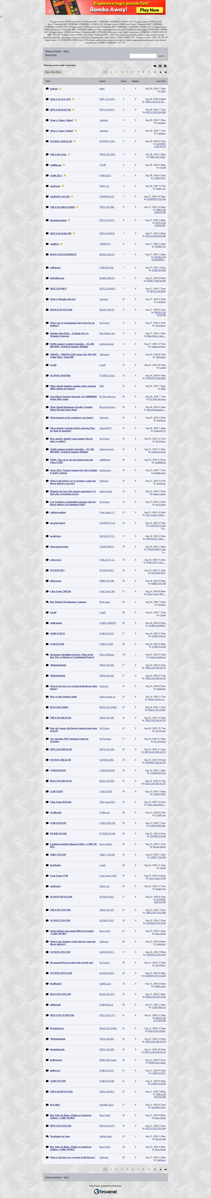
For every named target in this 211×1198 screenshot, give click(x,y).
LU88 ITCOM (159, 646)
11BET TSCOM (158, 857)
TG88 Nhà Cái (159, 1007)
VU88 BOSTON (158, 773)
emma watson (159, 494)
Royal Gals (160, 1139)
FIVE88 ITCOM (158, 836)
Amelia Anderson (158, 657)
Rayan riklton (159, 847)
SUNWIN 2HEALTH (155, 762)
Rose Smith (160, 933)
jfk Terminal (160, 741)
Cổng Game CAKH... (156, 515)
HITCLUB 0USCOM (156, 112)
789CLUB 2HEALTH (155, 668)
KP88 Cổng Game (157, 1062)
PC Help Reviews (157, 399)
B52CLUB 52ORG (157, 710)
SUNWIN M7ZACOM (160, 900)
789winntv (161, 357)
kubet (163, 91)
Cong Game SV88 (157, 878)
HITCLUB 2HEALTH (155, 752)
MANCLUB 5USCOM (160, 313)
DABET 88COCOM (156, 281)
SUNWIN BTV (158, 573)
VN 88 (162, 167)
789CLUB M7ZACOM (160, 1095)
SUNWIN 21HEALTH (160, 145)
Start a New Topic (53, 72)
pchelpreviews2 (158, 346)
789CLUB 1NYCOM (156, 912)
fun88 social (160, 986)
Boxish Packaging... (156, 410)
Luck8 (163, 367)
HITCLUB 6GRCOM (156, 236)
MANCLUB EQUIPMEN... (159, 258)
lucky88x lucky (158, 1107)
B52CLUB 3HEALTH (155, 783)
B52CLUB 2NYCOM (156, 997)
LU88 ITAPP (159, 794)
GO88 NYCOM (158, 1083)
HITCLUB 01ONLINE (160, 224)
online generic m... (157, 699)
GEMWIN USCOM (156, 199)
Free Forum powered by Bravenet (105, 1186)
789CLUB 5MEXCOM (160, 211)
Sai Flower (160, 325)
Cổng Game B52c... (156, 804)
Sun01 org (161, 188)
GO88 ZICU (160, 178)
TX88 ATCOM (159, 270)
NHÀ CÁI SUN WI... (155, 102)
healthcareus (160, 473)
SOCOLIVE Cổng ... (156, 539)
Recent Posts (51, 55)
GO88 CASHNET (157, 625)
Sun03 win (161, 889)
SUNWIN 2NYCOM (156, 923)
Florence (162, 604)
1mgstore (161, 123)
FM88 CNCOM (158, 583)
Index (66, 51)
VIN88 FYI (160, 246)
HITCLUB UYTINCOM (159, 1019)
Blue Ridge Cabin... (156, 336)
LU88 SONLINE (158, 825)
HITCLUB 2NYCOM (155, 1128)
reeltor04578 (160, 431)
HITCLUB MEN (158, 291)
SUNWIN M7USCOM (155, 976)
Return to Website (53, 51)
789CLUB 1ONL (158, 157)
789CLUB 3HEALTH (155, 720)
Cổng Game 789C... (156, 594)
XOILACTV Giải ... (156, 562)
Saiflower (161, 420)
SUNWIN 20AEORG (156, 378)
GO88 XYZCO (158, 636)
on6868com (160, 462)
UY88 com (160, 815)
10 (155, 72)
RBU (163, 388)
